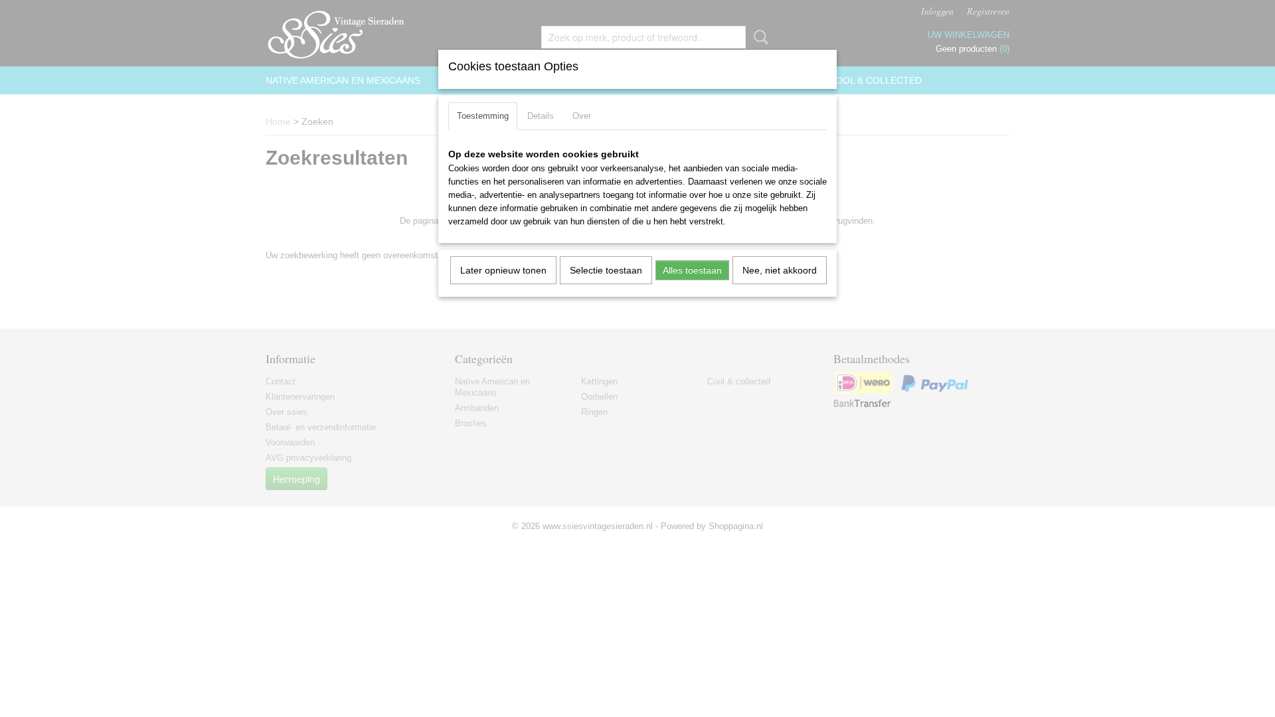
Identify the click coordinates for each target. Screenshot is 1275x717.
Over (581, 116)
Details (540, 116)
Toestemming (483, 116)
